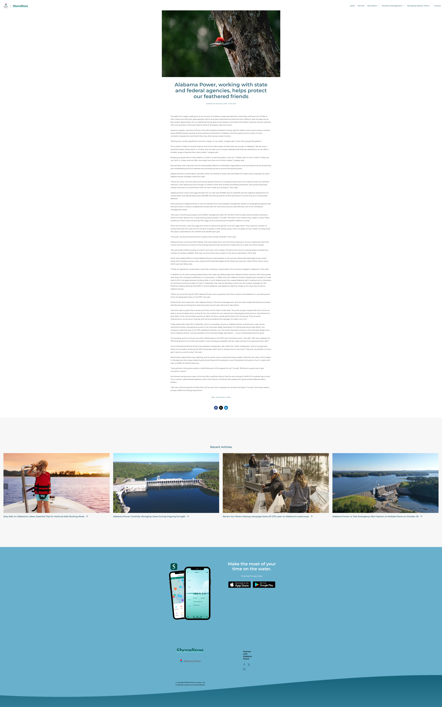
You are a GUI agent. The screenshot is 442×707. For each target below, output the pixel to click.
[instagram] (244, 669)
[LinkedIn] (226, 407)
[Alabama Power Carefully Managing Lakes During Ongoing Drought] (166, 454)
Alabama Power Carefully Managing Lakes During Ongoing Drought (149, 516)
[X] (221, 407)
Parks (228, 397)
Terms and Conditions (250, 688)
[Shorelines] (15, 4)
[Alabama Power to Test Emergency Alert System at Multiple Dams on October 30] (385, 454)
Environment (220, 397)
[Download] (239, 582)
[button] (5, 486)
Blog (213, 397)
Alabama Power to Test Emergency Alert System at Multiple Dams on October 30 (375, 516)
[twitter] (249, 664)
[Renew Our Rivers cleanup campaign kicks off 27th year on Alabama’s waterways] (276, 454)
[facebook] (244, 664)
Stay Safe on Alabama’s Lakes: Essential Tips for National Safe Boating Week (43, 516)
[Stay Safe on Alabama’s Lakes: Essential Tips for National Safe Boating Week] (56, 454)
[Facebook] (215, 407)
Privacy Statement (249, 691)
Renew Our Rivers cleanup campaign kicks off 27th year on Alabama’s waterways (266, 516)
